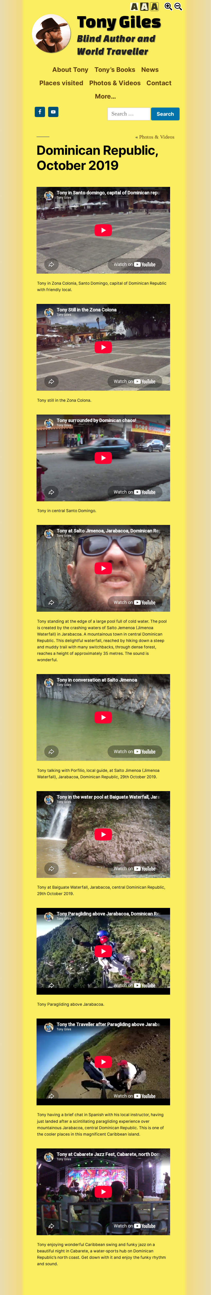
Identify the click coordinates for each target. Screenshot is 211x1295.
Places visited (61, 83)
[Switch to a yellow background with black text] (154, 6)
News (150, 69)
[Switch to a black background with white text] (144, 6)
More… (105, 96)
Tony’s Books (114, 69)
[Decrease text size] (178, 6)
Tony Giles (119, 21)
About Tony (70, 69)
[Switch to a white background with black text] (134, 6)
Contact (159, 83)
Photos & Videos (115, 83)
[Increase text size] (168, 6)
